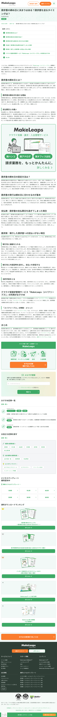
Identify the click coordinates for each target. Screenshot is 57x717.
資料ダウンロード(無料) (44, 664)
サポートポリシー (24, 666)
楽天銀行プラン (4, 666)
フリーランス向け (38, 467)
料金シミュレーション (6, 662)
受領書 (28, 447)
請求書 (3, 19)
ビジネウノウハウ (10, 464)
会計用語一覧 (7, 459)
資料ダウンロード (19, 651)
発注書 (13, 447)
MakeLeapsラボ (43, 660)
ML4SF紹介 (4, 664)
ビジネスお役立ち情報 (44, 662)
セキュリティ (28, 708)
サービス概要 (4, 660)
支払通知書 (7, 450)
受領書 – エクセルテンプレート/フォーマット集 (31, 680)
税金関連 (26, 459)
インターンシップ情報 (10, 471)
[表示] (8, 28)
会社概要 (3, 676)
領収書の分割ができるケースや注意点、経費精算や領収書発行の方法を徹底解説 (34, 420)
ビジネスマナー (11, 411)
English (3, 689)
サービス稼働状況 (24, 668)
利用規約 (9, 708)
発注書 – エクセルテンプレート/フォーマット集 (31, 684)
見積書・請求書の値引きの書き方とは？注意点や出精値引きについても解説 (27, 414)
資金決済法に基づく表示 (21, 710)
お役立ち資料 (4, 23)
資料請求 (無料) (33, 4)
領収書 (9, 420)
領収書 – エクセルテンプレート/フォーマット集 (31, 682)
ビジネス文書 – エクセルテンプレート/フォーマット (32, 676)
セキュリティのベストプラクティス (41, 708)
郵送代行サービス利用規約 (35, 710)
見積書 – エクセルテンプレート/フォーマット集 (31, 686)
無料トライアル (45, 4)
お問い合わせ (36, 651)
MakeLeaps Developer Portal (46, 668)
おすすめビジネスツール (10, 467)
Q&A (21, 664)
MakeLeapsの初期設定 (25, 660)
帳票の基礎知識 (9, 444)
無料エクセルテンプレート (11, 484)
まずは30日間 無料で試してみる (28, 365)
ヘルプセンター (23, 662)
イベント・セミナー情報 (45, 666)
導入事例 (3, 668)
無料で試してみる (49, 715)
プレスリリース (4, 678)
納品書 (20, 447)
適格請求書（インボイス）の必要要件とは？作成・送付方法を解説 (31, 426)
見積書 (19, 411)
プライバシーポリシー (18, 708)
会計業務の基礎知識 (11, 455)
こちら (10, 704)
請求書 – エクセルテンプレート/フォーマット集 (31, 678)
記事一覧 (12, 23)
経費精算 (17, 459)
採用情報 (3, 682)
